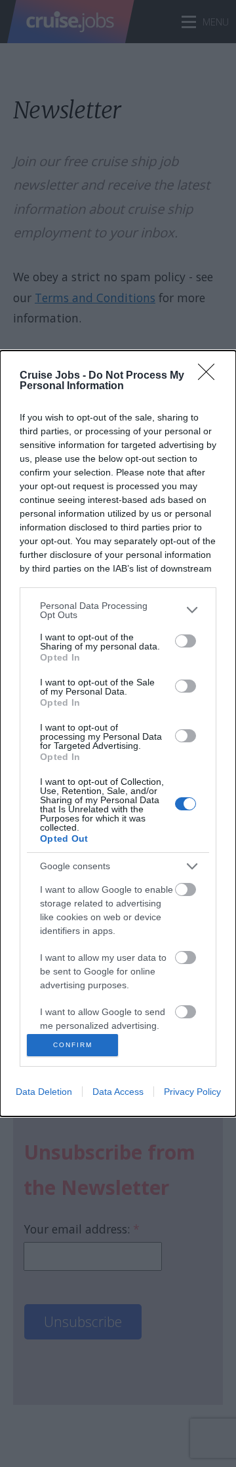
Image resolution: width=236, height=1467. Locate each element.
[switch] (185, 640)
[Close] (210, 376)
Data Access (118, 1091)
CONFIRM (72, 1044)
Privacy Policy (192, 1091)
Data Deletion (44, 1091)
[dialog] (118, 734)
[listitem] (118, 610)
